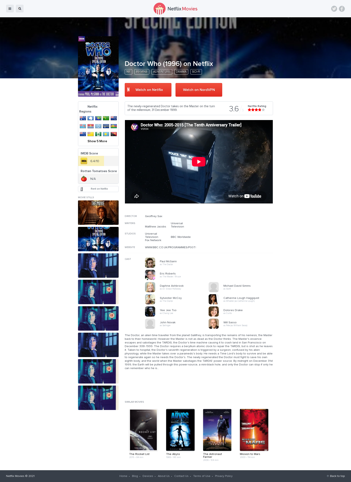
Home (123, 476)
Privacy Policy (224, 476)
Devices (148, 476)
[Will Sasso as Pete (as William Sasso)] (241, 328)
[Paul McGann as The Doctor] (178, 267)
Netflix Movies (15, 476)
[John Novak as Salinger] (178, 328)
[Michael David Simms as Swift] (241, 291)
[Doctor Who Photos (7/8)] (98, 371)
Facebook (342, 9)
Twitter (334, 9)
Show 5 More (97, 141)
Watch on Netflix (149, 90)
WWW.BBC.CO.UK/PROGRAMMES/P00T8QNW (174, 247)
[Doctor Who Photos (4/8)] (98, 292)
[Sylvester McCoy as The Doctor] (178, 303)
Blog (135, 476)
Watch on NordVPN (199, 90)
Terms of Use (201, 476)
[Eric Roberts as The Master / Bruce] (178, 279)
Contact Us (181, 476)
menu (10, 8)
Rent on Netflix (99, 189)
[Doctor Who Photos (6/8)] (98, 345)
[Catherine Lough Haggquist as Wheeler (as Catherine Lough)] (241, 303)
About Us (164, 476)
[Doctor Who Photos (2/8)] (98, 239)
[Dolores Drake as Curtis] (241, 316)
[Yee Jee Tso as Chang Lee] (178, 316)
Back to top (337, 476)
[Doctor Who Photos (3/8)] (98, 265)
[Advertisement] (242, 240)
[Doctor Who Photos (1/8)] (98, 212)
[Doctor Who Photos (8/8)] (98, 398)
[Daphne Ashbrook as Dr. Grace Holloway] (178, 291)
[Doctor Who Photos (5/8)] (98, 318)
